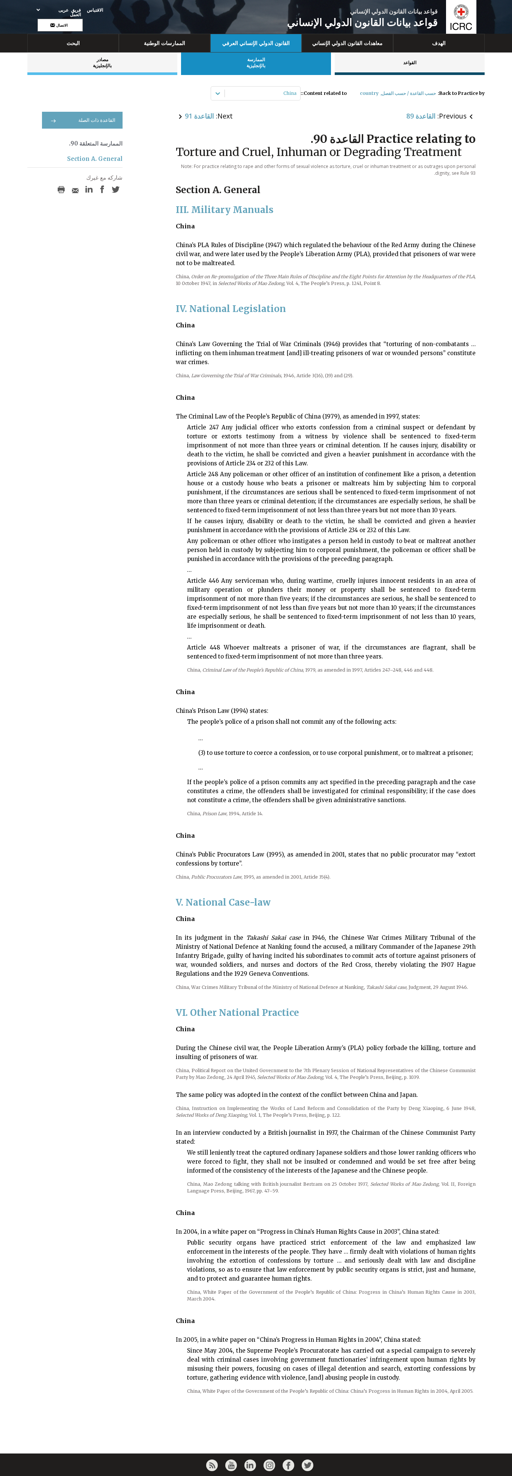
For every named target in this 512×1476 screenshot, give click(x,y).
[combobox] (295, 93)
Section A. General (95, 158)
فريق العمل (75, 12)
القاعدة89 (421, 115)
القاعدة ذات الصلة (96, 120)
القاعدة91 (199, 115)
